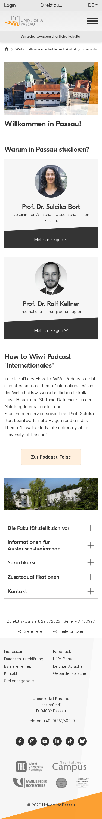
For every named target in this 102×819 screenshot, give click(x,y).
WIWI (58, 378)
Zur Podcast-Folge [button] (51, 457)
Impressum (13, 651)
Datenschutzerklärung (23, 659)
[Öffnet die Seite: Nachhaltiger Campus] (69, 766)
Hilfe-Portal (63, 659)
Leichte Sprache (68, 666)
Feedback (62, 651)
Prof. (73, 413)
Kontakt (10, 673)
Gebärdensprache (69, 673)
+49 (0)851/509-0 (59, 720)
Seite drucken (71, 631)
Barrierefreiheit (17, 666)
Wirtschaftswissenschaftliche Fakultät (51, 37)
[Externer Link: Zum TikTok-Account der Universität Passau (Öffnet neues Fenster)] (70, 741)
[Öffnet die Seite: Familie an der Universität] (30, 783)
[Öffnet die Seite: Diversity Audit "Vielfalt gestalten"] (82, 783)
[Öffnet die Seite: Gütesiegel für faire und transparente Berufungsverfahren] (61, 783)
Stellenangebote (19, 680)
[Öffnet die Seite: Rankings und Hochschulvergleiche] (29, 766)
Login (10, 5)
